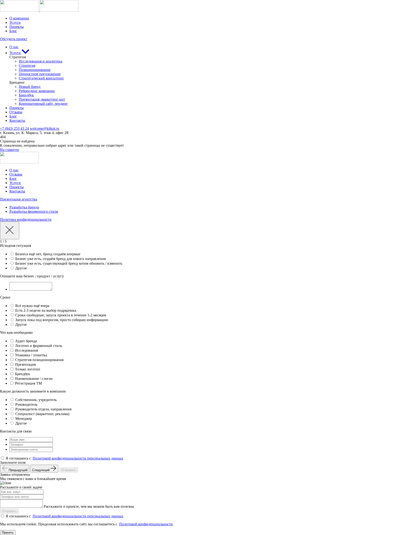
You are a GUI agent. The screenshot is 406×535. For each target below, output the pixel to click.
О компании (19, 18)
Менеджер (23, 419)
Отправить (68, 470)
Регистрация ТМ (28, 383)
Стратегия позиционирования (39, 360)
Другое (21, 268)
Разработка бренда (24, 207)
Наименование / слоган (34, 379)
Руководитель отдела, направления (43, 409)
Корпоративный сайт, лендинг (43, 104)
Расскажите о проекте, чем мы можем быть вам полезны (89, 506)
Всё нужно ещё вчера (32, 306)
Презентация (25, 364)
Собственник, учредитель (36, 400)
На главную (9, 150)
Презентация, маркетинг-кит (42, 99)
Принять (8, 532)
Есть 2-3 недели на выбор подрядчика (45, 310)
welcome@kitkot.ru (44, 128)
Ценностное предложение (40, 74)
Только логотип (27, 369)
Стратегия (27, 65)
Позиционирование (35, 70)
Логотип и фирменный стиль (38, 346)
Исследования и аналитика (40, 61)
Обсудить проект (13, 39)
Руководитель (26, 404)
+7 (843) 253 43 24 (14, 128)
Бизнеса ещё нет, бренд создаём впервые (47, 254)
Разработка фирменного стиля (33, 211)
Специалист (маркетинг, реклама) (42, 414)
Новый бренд (29, 87)
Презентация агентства (18, 199)
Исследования (26, 350)
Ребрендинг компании (37, 91)
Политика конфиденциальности (25, 219)
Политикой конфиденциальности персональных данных (78, 458)
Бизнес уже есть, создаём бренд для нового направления (60, 259)
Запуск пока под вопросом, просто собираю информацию (61, 320)
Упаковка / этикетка (31, 355)
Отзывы (15, 112)
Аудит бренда (26, 341)
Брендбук (26, 95)
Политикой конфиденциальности (146, 524)
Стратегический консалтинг (41, 78)
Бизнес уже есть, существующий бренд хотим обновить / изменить (68, 263)
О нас (14, 47)
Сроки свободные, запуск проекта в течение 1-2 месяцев (60, 315)
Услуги (15, 22)
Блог (13, 31)
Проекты (16, 27)
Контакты (17, 120)
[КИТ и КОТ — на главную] (39, 10)
